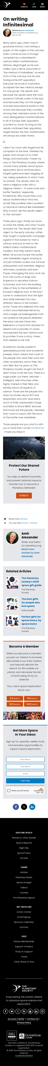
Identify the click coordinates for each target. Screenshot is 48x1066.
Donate (24, 495)
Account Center (16, 1018)
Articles (33, 523)
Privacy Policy (39, 785)
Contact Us (33, 1018)
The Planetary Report (24, 897)
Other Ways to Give (24, 961)
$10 (32, 698)
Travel (24, 956)
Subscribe (25, 781)
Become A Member (24, 922)
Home (25, 523)
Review (24, 518)
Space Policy (24, 853)
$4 (15, 698)
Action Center (24, 912)
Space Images (24, 882)
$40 (32, 704)
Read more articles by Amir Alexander (31, 553)
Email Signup (24, 917)
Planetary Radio (24, 877)
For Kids (24, 858)
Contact (24, 927)
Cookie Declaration (24, 1055)
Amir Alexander (30, 535)
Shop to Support (24, 951)
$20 (14, 704)
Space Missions (24, 842)
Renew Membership (24, 941)
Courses (24, 892)
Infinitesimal (37, 428)
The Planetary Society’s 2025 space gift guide (31, 582)
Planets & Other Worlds (24, 837)
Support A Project (24, 946)
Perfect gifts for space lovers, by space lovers (31, 620)
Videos (24, 887)
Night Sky (24, 847)
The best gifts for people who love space (31, 602)
